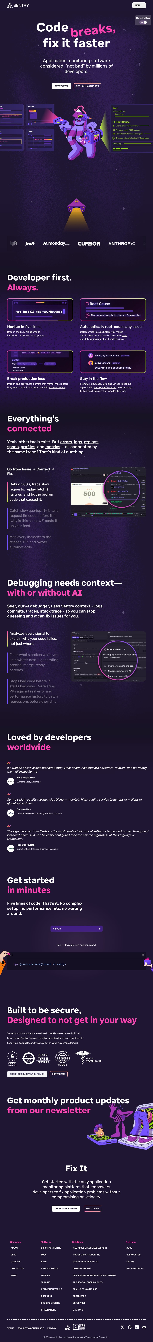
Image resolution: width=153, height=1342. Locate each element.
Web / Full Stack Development (90, 1248)
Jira (104, 383)
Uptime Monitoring (51, 1289)
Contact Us (17, 1268)
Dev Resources (135, 1268)
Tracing (45, 1282)
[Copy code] (143, 955)
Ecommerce (79, 1296)
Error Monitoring (51, 1248)
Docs (129, 1248)
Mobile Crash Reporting (86, 1255)
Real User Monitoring (85, 1289)
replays (91, 441)
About (14, 1248)
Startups (78, 1310)
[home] (67, 1327)
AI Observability (82, 1268)
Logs (44, 1255)
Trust (14, 1275)
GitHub (90, 383)
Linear (116, 383)
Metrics (45, 1275)
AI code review (57, 387)
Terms (10, 1328)
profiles (28, 446)
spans (13, 446)
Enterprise (79, 1303)
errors (66, 441)
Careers (15, 1261)
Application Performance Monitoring (94, 1275)
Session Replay (49, 1268)
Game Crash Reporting (85, 1261)
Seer (11, 606)
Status (130, 1261)
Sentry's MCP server (105, 387)
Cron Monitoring (50, 1303)
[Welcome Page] (18, 5)
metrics (52, 446)
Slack (98, 383)
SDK (22, 331)
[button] (143, 20)
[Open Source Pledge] (79, 1327)
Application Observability (88, 1282)
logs (78, 441)
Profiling (46, 1296)
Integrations (48, 1310)
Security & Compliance (31, 1328)
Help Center (133, 1255)
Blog (13, 1255)
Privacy (51, 1328)
